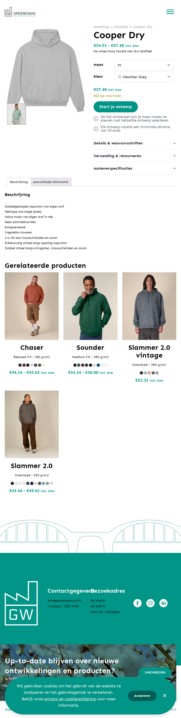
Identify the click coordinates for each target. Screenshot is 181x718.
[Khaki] (39, 365)
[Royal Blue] (98, 365)
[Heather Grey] (31, 365)
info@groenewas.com (64, 601)
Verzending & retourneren (117, 156)
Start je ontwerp (115, 106)
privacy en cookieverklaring (70, 699)
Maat (98, 64)
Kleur (98, 76)
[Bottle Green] (78, 365)
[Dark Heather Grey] (86, 365)
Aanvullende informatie (50, 182)
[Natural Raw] (43, 365)
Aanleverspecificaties (113, 168)
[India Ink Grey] (35, 365)
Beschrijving (19, 182)
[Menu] (170, 12)
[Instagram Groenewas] (150, 603)
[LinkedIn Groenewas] (163, 603)
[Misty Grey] (47, 483)
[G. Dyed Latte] (149, 373)
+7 (51, 483)
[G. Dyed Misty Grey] (157, 373)
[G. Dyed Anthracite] (153, 373)
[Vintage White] (102, 365)
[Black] (20, 365)
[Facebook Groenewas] (137, 603)
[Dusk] (27, 483)
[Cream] (24, 483)
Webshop (101, 26)
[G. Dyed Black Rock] (141, 373)
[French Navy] (27, 365)
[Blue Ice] (16, 483)
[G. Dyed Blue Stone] (145, 373)
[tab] (19, 182)
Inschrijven (155, 672)
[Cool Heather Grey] (20, 483)
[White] (106, 365)
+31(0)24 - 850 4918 (63, 606)
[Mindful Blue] (43, 483)
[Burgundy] (24, 365)
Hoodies (121, 26)
